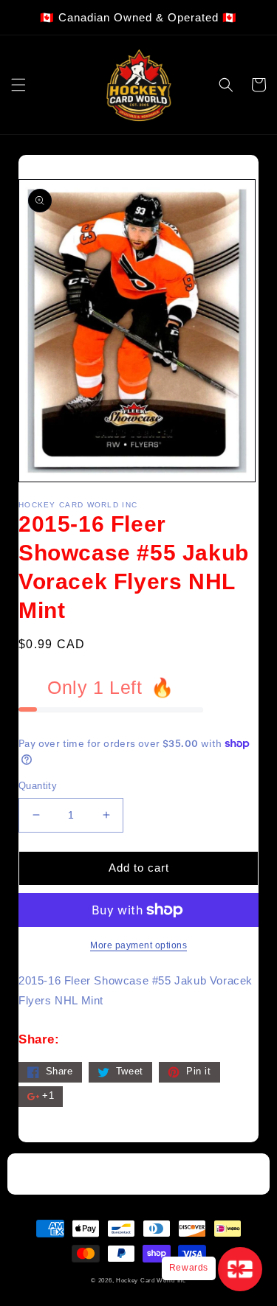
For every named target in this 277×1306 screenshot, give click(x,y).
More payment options (138, 945)
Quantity (37, 785)
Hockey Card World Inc (151, 1280)
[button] (18, 85)
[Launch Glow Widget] (240, 1269)
